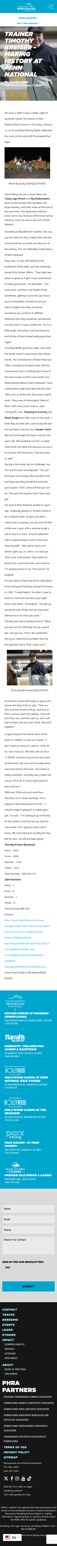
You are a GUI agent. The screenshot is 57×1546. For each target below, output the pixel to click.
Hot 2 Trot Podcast (27, 23)
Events (8, 1324)
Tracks (8, 1314)
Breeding (10, 1319)
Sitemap (11, 1457)
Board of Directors (15, 1369)
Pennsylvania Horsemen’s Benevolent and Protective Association (26, 1417)
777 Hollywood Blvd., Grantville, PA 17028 (26, 1084)
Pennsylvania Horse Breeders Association (26, 1409)
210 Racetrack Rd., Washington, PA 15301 (25, 1117)
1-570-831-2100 (11, 1023)
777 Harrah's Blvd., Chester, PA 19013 (23, 1053)
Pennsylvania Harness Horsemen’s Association (29, 1403)
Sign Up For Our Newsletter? (23, 1262)
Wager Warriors (27, 18)
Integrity (9, 1349)
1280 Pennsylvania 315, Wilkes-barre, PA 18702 (28, 1020)
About (7, 1365)
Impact (8, 1340)
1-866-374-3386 (12, 1182)
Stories (9, 1335)
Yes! (7, 1267)
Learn (7, 1330)
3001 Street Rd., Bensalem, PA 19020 (23, 1149)
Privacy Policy (16, 1452)
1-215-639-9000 (12, 1152)
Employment (11, 1373)
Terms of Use (15, 1447)
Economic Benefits (14, 1344)
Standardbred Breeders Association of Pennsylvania (25, 1439)
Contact (9, 1309)
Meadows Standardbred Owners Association (28, 1396)
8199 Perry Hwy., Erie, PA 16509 (20, 1179)
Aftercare (10, 1353)
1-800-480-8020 (12, 1056)
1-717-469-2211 (11, 1087)
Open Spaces (11, 1358)
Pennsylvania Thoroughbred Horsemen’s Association (26, 1428)
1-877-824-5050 (12, 1120)
